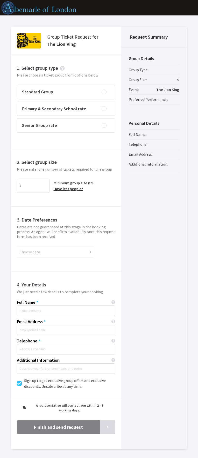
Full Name (26, 302)
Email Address (30, 321)
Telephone (27, 341)
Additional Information (38, 360)
